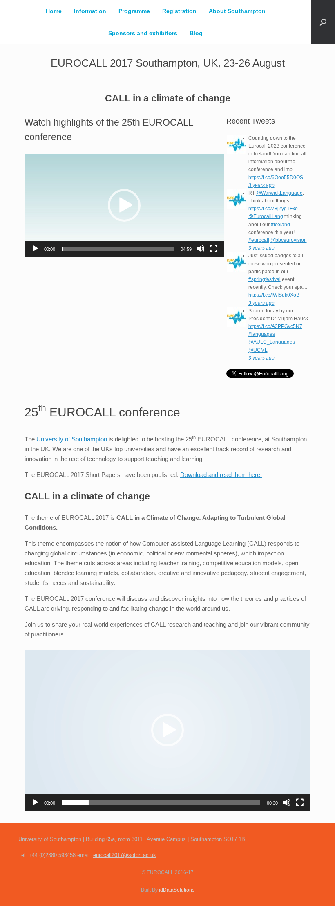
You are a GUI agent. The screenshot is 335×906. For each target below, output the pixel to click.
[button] (323, 22)
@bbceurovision (288, 240)
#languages (261, 334)
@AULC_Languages (271, 342)
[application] (124, 205)
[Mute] (201, 249)
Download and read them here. (221, 474)
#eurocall (258, 240)
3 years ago (261, 185)
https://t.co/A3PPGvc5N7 (275, 326)
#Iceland (280, 224)
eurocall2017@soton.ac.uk (124, 855)
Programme (134, 11)
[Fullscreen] (214, 249)
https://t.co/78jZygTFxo (273, 208)
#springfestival (264, 279)
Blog (196, 33)
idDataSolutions (176, 890)
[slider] (118, 249)
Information (90, 11)
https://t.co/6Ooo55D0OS (275, 177)
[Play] (35, 249)
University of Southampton (71, 439)
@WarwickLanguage (279, 193)
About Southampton (237, 11)
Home (54, 11)
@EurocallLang (265, 216)
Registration (179, 11)
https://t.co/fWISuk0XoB (273, 295)
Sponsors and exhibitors (142, 33)
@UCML (258, 350)
